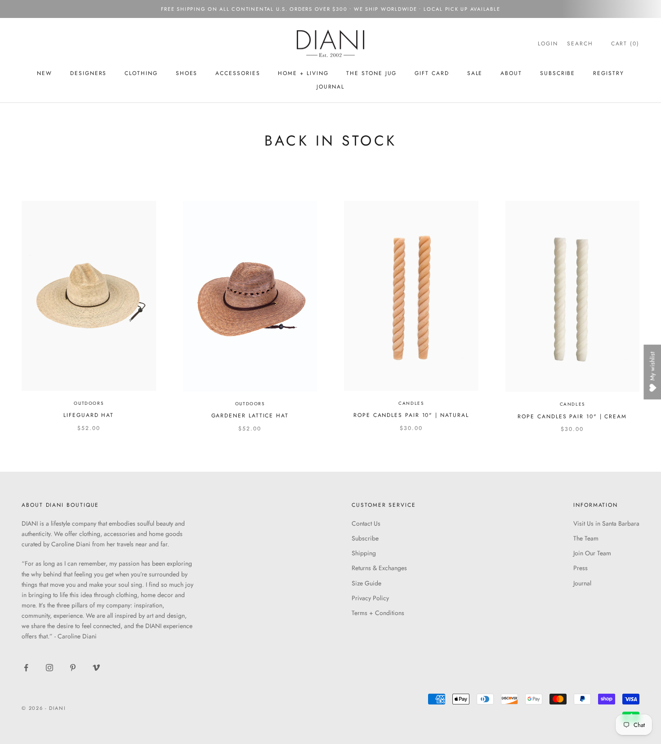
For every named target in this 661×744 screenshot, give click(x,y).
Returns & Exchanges (379, 567)
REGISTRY (608, 73)
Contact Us (366, 523)
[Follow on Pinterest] (72, 667)
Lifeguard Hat (88, 415)
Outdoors (88, 403)
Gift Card (432, 73)
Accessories (237, 73)
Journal (330, 87)
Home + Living (303, 73)
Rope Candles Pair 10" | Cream (572, 416)
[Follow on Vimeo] (96, 667)
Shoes (187, 73)
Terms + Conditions (378, 612)
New (44, 73)
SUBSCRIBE (557, 73)
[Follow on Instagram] (49, 667)
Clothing (141, 73)
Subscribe (365, 538)
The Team (585, 538)
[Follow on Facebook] (26, 667)
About (511, 73)
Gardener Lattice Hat (250, 416)
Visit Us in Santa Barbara (606, 523)
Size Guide (366, 583)
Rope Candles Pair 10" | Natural (411, 415)
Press (580, 567)
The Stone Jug (371, 73)
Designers (88, 73)
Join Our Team (592, 553)
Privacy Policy (370, 597)
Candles (411, 403)
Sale (475, 73)
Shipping (364, 553)
